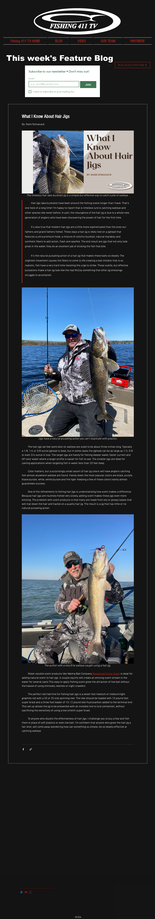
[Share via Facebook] (23, 749)
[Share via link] (30, 749)
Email (32, 78)
